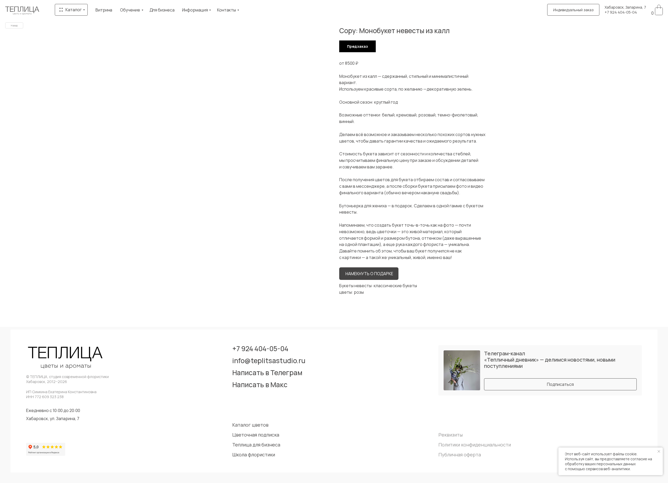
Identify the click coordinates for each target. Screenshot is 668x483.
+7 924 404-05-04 (621, 12)
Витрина (104, 10)
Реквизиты (450, 434)
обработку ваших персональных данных (600, 463)
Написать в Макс (260, 384)
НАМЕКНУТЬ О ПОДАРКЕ (369, 273)
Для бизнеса (162, 10)
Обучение (130, 10)
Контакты (226, 10)
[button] (573, 10)
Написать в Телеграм (267, 372)
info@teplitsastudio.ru (268, 360)
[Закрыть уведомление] (658, 451)
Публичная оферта (459, 454)
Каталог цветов (250, 424)
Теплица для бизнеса (256, 444)
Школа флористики (253, 454)
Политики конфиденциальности (474, 444)
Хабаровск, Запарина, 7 (625, 7)
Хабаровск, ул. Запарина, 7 (52, 418)
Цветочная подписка (255, 434)
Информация (195, 10)
